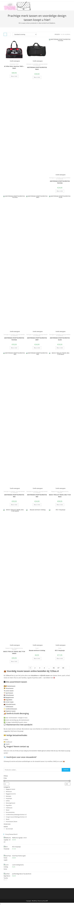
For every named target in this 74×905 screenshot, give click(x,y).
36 (54, 668)
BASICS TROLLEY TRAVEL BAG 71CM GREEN (14, 652)
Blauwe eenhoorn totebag (37, 650)
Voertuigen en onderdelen (32, 64)
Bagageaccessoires (64, 491)
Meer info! (14, 76)
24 (63, 34)
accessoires (12, 64)
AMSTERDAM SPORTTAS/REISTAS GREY (37, 339)
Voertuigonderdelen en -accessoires (41, 64)
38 (63, 668)
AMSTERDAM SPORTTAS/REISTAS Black (37, 68)
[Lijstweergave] (9, 34)
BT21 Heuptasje (60, 650)
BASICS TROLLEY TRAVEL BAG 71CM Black (60, 495)
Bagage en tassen (55, 491)
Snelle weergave (15, 61)
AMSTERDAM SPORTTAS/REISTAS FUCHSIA (60, 182)
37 (58, 668)
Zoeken (66, 770)
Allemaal (67, 34)
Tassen (17, 64)
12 (61, 34)
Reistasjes (60, 492)
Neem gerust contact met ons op (48, 751)
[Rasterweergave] (5, 34)
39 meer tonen (7, 824)
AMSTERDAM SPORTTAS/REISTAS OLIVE (60, 339)
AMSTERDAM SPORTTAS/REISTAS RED (14, 495)
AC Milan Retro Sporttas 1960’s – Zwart (14, 67)
